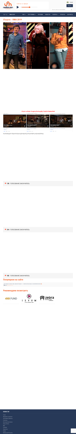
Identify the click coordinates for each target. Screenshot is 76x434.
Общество (5, 429)
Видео (70, 5)
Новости (47, 14)
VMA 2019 (12, 14)
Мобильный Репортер (8, 432)
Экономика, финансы (8, 418)
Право (4, 431)
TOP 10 (5, 14)
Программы (31, 14)
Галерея (54, 14)
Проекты (62, 14)
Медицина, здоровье (7, 416)
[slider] (29, 7)
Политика (5, 420)
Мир (4, 425)
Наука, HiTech (6, 423)
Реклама (40, 14)
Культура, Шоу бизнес (8, 422)
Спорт (6, 285)
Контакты (70, 14)
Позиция (5, 427)
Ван (23, 14)
